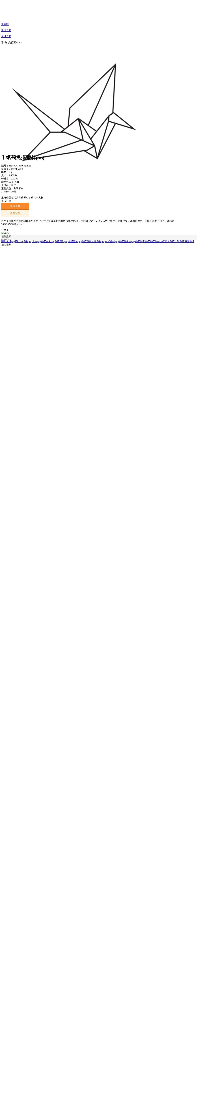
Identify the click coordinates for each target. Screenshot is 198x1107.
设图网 (5, 24)
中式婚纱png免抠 (114, 241)
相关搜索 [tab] (6, 236)
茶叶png (19, 241)
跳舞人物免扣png (96, 241)
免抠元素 (6, 36)
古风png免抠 (52, 241)
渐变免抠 (189, 241)
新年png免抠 (66, 241)
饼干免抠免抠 (147, 241)
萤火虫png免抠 (132, 241)
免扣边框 (160, 241)
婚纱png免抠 (80, 241)
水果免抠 (179, 241)
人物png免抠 (39, 241)
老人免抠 (169, 241)
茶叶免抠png (8, 241)
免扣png (28, 241)
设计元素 (6, 30)
